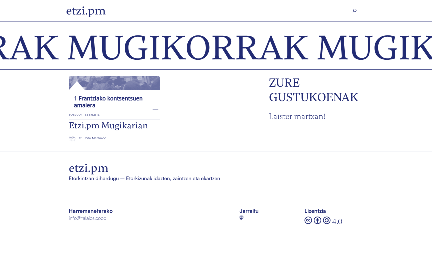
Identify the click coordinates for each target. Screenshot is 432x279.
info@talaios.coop (87, 218)
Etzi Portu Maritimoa (92, 138)
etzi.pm (86, 10)
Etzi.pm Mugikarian (92, 93)
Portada (92, 115)
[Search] (354, 11)
